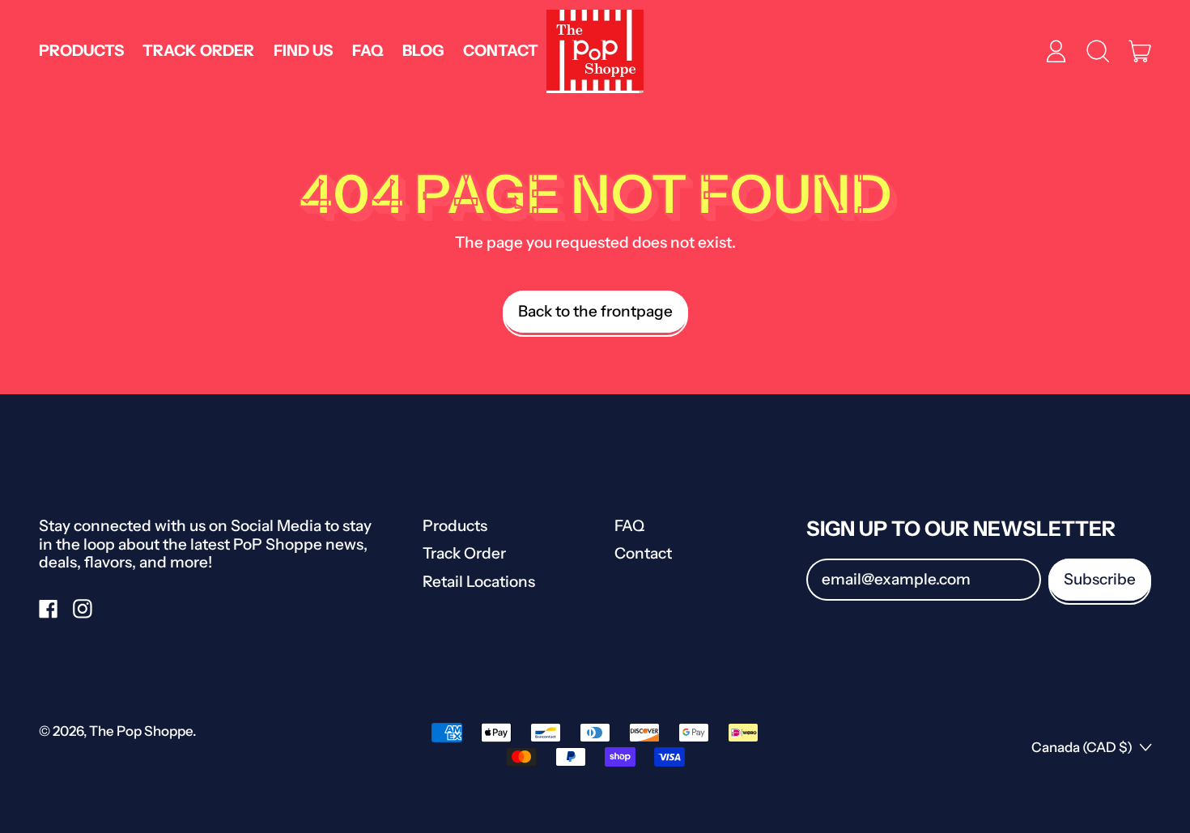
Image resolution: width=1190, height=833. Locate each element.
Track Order (198, 50)
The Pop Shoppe (141, 731)
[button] (1098, 51)
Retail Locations (479, 581)
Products (81, 50)
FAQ (367, 50)
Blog (423, 50)
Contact (500, 50)
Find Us (303, 50)
